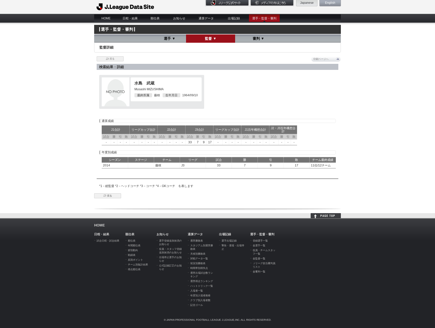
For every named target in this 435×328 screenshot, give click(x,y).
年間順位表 (134, 245)
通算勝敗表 (196, 240)
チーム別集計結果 (138, 264)
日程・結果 (130, 18)
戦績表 (131, 255)
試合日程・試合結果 (108, 240)
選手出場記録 (229, 240)
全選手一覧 (259, 245)
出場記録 (234, 18)
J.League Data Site (125, 7)
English (330, 3)
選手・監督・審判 (264, 18)
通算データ (206, 18)
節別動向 (133, 250)
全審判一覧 (259, 271)
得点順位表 (134, 269)
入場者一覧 (196, 290)
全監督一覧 (259, 258)
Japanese (307, 3)
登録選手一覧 (260, 240)
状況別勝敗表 (197, 263)
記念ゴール (196, 305)
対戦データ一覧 (199, 258)
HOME (106, 18)
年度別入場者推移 (200, 295)
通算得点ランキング (201, 281)
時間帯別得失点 (199, 268)
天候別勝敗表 (197, 253)
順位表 (155, 18)
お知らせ (179, 18)
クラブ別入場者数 (200, 300)
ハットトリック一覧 (201, 286)
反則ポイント (135, 259)
